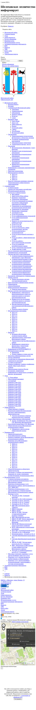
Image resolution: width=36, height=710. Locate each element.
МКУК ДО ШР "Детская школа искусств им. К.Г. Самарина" (22, 543)
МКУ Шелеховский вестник (21, 517)
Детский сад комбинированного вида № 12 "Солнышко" (22, 551)
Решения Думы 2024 (14, 402)
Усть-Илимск (16, 131)
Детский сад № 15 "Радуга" (20, 504)
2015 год (14, 312)
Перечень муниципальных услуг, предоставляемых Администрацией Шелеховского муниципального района (20, 490)
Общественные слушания (16, 409)
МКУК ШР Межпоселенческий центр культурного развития (22, 524)
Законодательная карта (15, 434)
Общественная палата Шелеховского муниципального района (19, 426)
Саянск (14, 129)
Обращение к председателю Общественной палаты (20, 429)
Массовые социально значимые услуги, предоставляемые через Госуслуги (20, 554)
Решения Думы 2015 (14, 387)
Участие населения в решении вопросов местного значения (21, 416)
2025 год (14, 177)
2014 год (14, 464)
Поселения (11, 146)
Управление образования (20, 199)
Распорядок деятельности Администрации (21, 276)
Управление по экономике (20, 209)
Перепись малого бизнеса (20, 309)
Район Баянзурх (17, 124)
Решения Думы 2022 (14, 399)
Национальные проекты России (18, 369)
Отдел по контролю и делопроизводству (18, 231)
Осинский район (17, 128)
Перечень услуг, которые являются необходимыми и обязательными (19, 558)
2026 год (14, 179)
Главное (10, 367)
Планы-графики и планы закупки (22, 354)
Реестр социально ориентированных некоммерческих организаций (19, 251)
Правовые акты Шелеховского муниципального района (17, 441)
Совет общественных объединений (19, 419)
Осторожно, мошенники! (16, 371)
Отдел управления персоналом (21, 247)
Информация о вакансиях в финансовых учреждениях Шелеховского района (20, 345)
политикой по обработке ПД (21, 696)
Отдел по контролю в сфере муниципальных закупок (20, 228)
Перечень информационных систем (19, 356)
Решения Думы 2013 (14, 384)
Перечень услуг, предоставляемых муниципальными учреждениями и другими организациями (19, 562)
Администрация (9, 186)
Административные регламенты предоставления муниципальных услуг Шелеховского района (20, 480)
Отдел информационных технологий (23, 216)
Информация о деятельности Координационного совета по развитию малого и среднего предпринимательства (21, 295)
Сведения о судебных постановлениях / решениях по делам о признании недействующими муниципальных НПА (21, 474)
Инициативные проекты (16, 172)
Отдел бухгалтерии (18, 214)
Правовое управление (19, 197)
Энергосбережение (14, 286)
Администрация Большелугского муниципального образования (22, 260)
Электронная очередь (7, 611)
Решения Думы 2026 (14, 406)
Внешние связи (13, 119)
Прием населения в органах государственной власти (20, 280)
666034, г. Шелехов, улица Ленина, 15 (13, 580)
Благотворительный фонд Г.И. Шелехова (21, 424)
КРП (5, 567)
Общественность (9, 407)
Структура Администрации (17, 192)
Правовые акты (9, 432)
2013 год (14, 465)
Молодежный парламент (16, 379)
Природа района (17, 114)
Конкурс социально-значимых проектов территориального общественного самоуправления (20, 182)
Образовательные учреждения (21, 143)
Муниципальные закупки (16, 351)
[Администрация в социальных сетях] (1, 615)
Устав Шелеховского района (17, 435)
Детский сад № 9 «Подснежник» (22, 499)
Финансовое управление (19, 211)
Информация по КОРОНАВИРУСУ (19, 349)
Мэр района (15, 194)
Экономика (15, 109)
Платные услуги (13, 494)
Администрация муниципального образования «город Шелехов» (22, 256)
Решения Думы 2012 (14, 382)
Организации (12, 134)
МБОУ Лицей (16, 510)
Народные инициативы (15, 171)
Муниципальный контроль (16, 191)
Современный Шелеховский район (19, 108)
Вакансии (11, 332)
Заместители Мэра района (20, 196)
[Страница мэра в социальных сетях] (1, 618)
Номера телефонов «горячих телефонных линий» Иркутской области (21, 365)
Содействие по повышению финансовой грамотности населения (21, 360)
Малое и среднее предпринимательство (20, 291)
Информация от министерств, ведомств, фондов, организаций (21, 373)
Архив (3, 610)
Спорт (14, 118)
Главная (3, 588)
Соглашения (12, 381)
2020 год (14, 321)
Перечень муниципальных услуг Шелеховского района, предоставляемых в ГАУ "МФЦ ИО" (21, 485)
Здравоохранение (17, 111)
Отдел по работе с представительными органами (21, 241)
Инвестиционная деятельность (18, 287)
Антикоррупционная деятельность (15, 565)
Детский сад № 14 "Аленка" (21, 502)
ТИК (5, 569)
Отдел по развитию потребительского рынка (19, 245)
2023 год (14, 174)
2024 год (14, 176)
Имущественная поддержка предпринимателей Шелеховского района (22, 305)
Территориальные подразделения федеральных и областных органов (23, 137)
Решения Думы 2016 (14, 389)
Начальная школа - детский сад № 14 (23, 534)
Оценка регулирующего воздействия (19, 189)
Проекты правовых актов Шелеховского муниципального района (21, 438)
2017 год (14, 316)
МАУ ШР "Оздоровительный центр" (23, 530)
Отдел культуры (17, 226)
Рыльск (14, 126)
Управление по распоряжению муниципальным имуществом (21, 206)
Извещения (15, 352)
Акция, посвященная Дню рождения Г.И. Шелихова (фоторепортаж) (23, 421)
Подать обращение (14, 357)
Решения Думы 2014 (14, 386)
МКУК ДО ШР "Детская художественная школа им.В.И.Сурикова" (19, 513)
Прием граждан (13, 277)
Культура (14, 116)
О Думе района (13, 377)
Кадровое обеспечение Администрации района (19, 335)
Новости (10, 26)
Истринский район (18, 133)
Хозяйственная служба (19, 249)
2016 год (14, 314)
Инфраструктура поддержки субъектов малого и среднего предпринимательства (21, 300)
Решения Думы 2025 (14, 404)
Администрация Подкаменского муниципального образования (22, 266)
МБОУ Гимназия (17, 509)
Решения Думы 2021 (14, 397)
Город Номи (15, 121)
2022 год (14, 324)
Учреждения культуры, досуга (21, 144)
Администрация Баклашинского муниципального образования (22, 270)
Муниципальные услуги (12, 477)
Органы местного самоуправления (19, 254)
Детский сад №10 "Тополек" (21, 500)
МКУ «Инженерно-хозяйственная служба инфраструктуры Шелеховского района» (22, 547)
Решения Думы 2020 (14, 396)
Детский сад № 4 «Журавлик (21, 532)
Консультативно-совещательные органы (20, 282)
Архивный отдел (17, 212)
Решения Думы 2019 (14, 394)
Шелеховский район (10, 103)
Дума (6, 376)
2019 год (14, 319)
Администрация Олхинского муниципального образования (21, 263)
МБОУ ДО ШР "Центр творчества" (23, 519)
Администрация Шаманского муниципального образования (21, 273)
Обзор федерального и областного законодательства (19, 469)
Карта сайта (4, 608)
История (10, 106)
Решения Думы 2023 (14, 401)
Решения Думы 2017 (14, 391)
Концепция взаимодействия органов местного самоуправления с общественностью (19, 412)
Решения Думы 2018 (14, 392)
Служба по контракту (15, 362)
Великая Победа (13, 104)
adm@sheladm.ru (6, 583)
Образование (16, 113)
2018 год (14, 317)
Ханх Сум (15, 123)
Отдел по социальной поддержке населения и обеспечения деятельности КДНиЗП (22, 202)
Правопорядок (12, 284)
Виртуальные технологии (20, 621)
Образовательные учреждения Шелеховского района (21, 338)
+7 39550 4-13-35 (6, 582)
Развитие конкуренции (19, 289)
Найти (20, 60)
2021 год (14, 322)
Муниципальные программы (17, 311)
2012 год (14, 467)
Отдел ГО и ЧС (17, 224)
